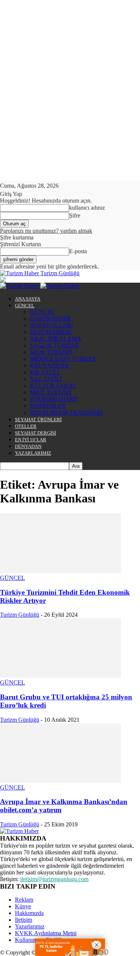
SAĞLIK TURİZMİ (54, 345)
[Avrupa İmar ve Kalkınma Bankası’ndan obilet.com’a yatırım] (60, 781)
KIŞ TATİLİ (44, 372)
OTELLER (26, 426)
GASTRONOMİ (50, 318)
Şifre (74, 215)
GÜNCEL (24, 305)
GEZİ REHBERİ (50, 332)
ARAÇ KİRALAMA (55, 339)
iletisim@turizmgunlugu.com (54, 879)
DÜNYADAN (28, 446)
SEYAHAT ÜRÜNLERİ (38, 419)
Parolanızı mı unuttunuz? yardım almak (46, 231)
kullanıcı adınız (87, 207)
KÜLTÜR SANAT (53, 385)
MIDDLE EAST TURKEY (63, 359)
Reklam (24, 899)
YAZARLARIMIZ (33, 453)
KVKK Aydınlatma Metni (46, 933)
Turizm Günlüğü (19, 615)
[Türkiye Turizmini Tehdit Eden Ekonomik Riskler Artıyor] (60, 571)
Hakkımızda (29, 913)
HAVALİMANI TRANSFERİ (66, 412)
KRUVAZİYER (49, 365)
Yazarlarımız (29, 926)
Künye (23, 906)
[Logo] (20, 286)
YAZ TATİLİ (46, 379)
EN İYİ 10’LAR (30, 439)
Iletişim (23, 920)
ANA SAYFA (27, 299)
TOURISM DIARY (54, 399)
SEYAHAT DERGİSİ (35, 433)
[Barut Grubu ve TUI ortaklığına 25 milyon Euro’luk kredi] (60, 676)
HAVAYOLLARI (51, 325)
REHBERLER (48, 406)
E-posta (78, 251)
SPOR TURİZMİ (51, 352)
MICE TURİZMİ (50, 392)
